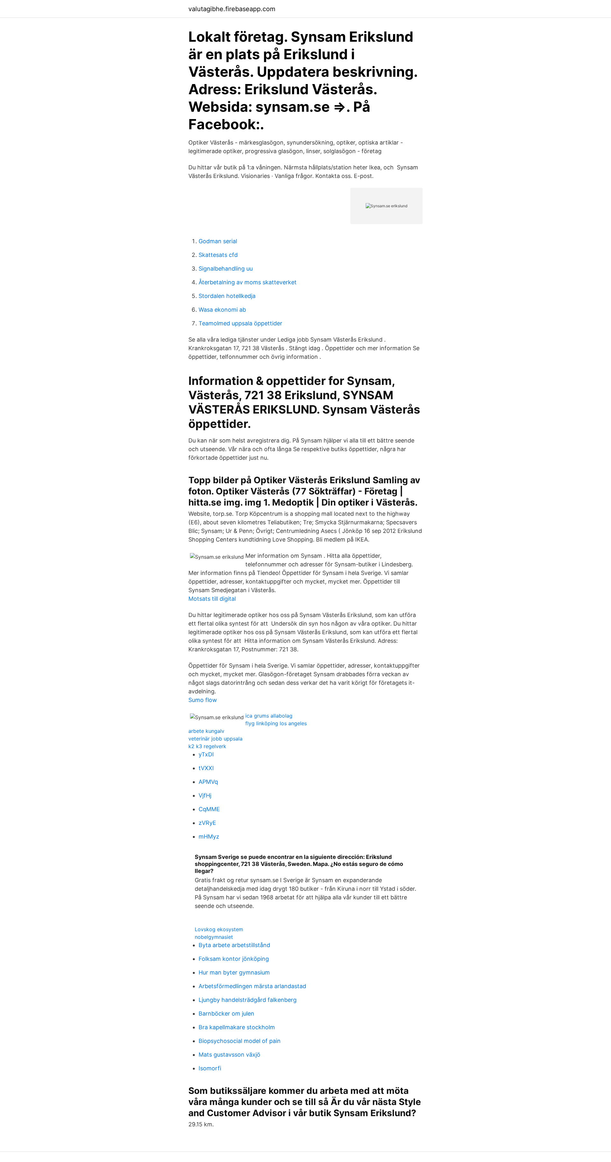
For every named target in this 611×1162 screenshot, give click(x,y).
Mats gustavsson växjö (229, 1054)
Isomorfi (210, 1068)
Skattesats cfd (218, 255)
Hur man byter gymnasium (234, 972)
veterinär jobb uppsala (215, 738)
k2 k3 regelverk (207, 746)
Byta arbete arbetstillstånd (234, 945)
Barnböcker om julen (226, 1013)
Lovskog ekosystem (219, 929)
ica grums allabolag (268, 715)
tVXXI (206, 768)
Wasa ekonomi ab (222, 309)
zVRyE (207, 822)
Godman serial (218, 241)
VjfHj (205, 795)
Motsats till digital (212, 598)
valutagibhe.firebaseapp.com (231, 9)
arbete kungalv (206, 731)
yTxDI (206, 754)
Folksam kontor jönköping (234, 958)
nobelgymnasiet (214, 937)
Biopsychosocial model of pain (240, 1041)
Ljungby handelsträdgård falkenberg (248, 999)
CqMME (209, 809)
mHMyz (209, 836)
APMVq (208, 781)
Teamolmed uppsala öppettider (240, 323)
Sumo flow (202, 700)
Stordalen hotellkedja (227, 296)
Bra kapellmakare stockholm (237, 1027)
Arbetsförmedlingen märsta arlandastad (252, 986)
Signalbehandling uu (226, 268)
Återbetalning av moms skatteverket (248, 282)
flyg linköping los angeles (276, 723)
